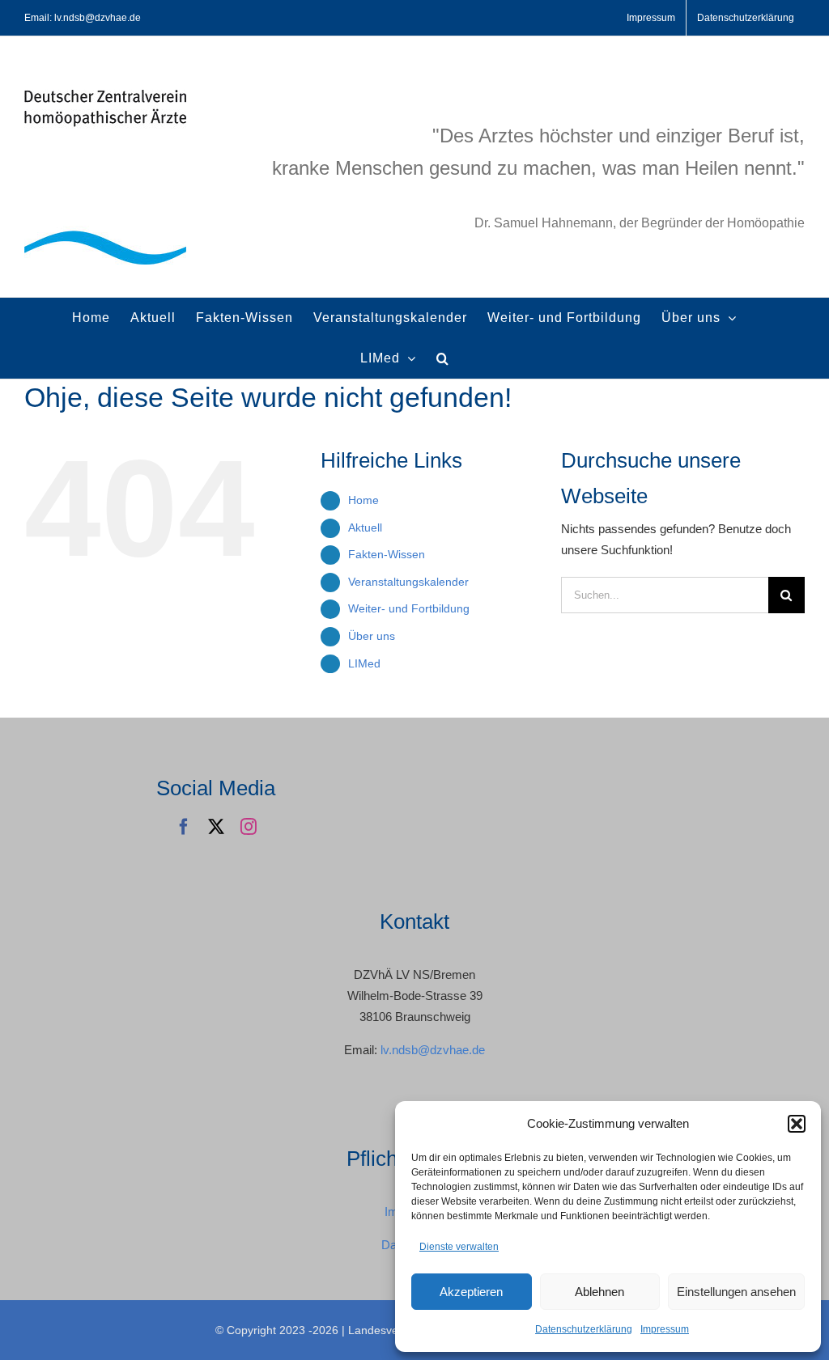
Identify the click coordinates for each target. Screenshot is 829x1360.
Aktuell (365, 527)
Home (363, 500)
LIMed (364, 663)
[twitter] (216, 827)
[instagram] (248, 827)
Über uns (371, 635)
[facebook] (184, 827)
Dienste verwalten (459, 1246)
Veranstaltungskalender (408, 581)
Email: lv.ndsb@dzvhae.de (82, 17)
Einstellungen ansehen (736, 1292)
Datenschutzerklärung (583, 1329)
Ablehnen (599, 1292)
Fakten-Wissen (386, 554)
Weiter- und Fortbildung (409, 608)
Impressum (664, 1329)
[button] (797, 1124)
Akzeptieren (471, 1292)
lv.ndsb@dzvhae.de (432, 1050)
